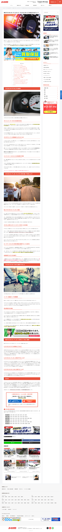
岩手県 (9, 496)
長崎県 (16, 423)
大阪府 (32, 499)
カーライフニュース (47, 75)
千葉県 (21, 416)
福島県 (22, 496)
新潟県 (11, 418)
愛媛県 (28, 421)
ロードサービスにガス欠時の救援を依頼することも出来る (22, 73)
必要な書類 (27, 5)
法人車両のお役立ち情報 (47, 81)
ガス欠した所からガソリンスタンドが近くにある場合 (22, 72)
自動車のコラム (46, 65)
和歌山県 (52, 499)
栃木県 (14, 416)
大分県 (21, 423)
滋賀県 (42, 499)
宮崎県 (23, 423)
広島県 (18, 421)
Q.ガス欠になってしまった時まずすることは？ (21, 82)
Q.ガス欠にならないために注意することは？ (20, 83)
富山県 (14, 418)
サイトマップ (14, 509)
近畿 (44, 94)
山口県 (21, 421)
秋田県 (15, 496)
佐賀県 (14, 423)
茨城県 (11, 416)
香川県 (26, 421)
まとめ (15, 84)
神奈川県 (26, 416)
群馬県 (16, 416)
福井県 (18, 418)
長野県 (23, 418)
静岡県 (28, 418)
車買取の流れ (19, 5)
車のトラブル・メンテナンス (8, 436)
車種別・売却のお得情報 (47, 77)
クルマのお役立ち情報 (47, 79)
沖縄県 (29, 423)
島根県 (14, 421)
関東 (32, 495)
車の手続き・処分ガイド (47, 71)
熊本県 (18, 423)
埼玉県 (18, 416)
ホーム (11, 5)
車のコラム (42, 5)
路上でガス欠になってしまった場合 (19, 71)
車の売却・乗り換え (47, 73)
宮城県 (12, 496)
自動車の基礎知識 (46, 67)
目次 (21, 63)
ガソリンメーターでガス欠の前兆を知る (20, 66)
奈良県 (45, 499)
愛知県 (31, 418)
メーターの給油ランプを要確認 (18, 77)
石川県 (16, 418)
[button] (31, 443)
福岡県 (11, 423)
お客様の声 (9, 509)
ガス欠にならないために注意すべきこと (19, 76)
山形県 (19, 496)
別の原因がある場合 (17, 78)
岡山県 (16, 421)
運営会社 (50, 5)
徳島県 (23, 421)
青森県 (6, 496)
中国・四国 (45, 96)
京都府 (39, 499)
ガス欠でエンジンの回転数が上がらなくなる (20, 67)
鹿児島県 (26, 423)
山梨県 (21, 418)
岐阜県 (26, 418)
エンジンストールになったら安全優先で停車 (20, 68)
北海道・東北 (4, 495)
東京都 (23, 416)
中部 (2, 498)
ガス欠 (14, 436)
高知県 (31, 421)
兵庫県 (36, 499)
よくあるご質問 (4, 509)
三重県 (48, 499)
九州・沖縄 (45, 98)
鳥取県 (11, 421)
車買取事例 (35, 5)
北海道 (3, 496)
